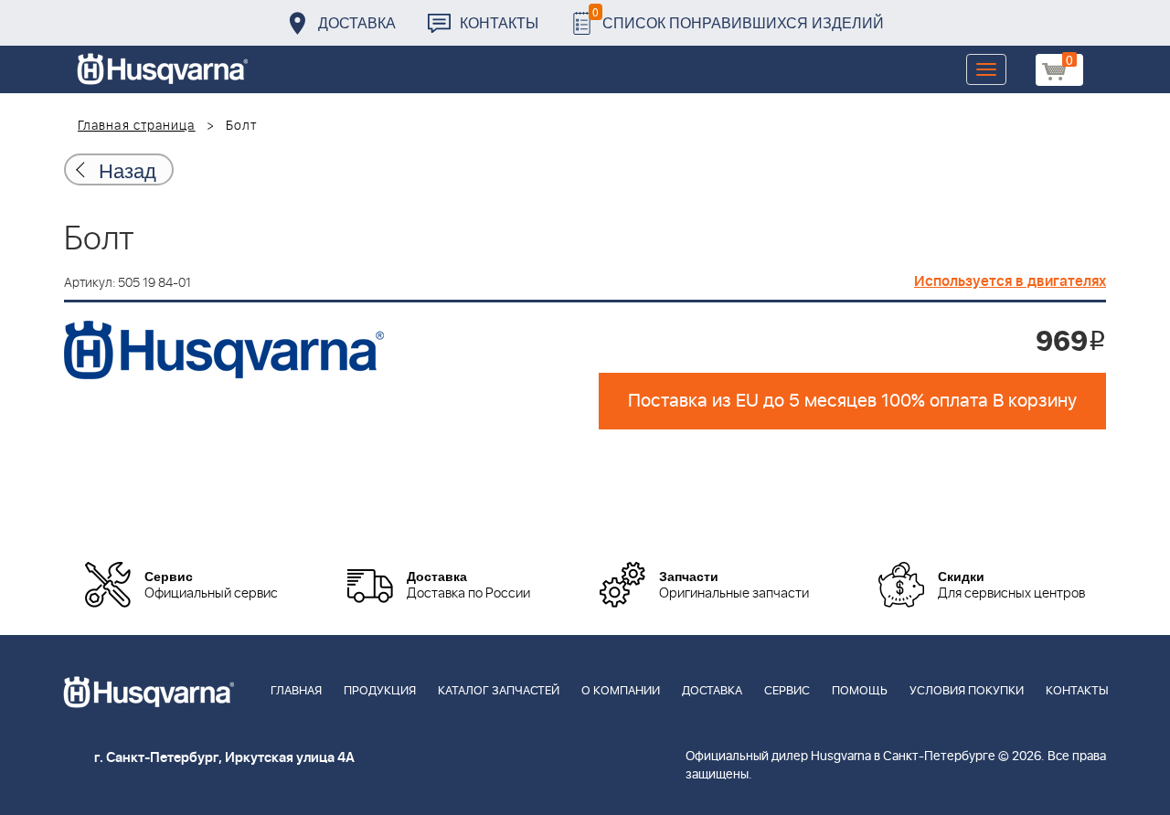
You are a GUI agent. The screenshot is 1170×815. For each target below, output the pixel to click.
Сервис (787, 691)
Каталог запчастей (498, 691)
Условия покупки (966, 691)
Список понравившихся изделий (738, 18)
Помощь (860, 691)
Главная (296, 691)
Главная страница (137, 126)
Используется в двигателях (1010, 281)
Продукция (380, 691)
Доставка (357, 22)
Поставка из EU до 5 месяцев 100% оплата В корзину (852, 401)
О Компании (620, 691)
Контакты (499, 22)
